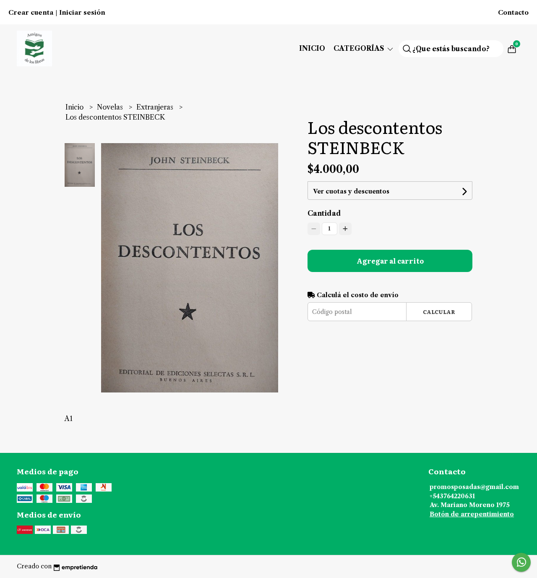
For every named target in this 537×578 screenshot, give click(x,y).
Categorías (360, 48)
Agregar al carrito (390, 261)
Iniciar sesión (82, 12)
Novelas (111, 107)
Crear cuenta (30, 12)
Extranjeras (155, 107)
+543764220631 (452, 496)
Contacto (513, 12)
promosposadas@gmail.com (474, 487)
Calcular (439, 312)
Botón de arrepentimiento (472, 514)
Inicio (312, 48)
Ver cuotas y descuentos (351, 191)
